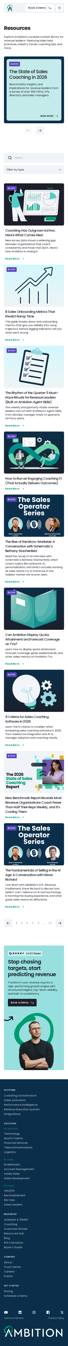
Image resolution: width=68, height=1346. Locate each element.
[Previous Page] (8, 923)
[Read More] (15, 259)
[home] (9, 8)
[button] (59, 8)
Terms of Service (14, 1318)
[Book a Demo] (39, 8)
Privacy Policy (56, 1318)
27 (50, 923)
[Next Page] (60, 923)
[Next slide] (40, 130)
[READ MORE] (49, 116)
